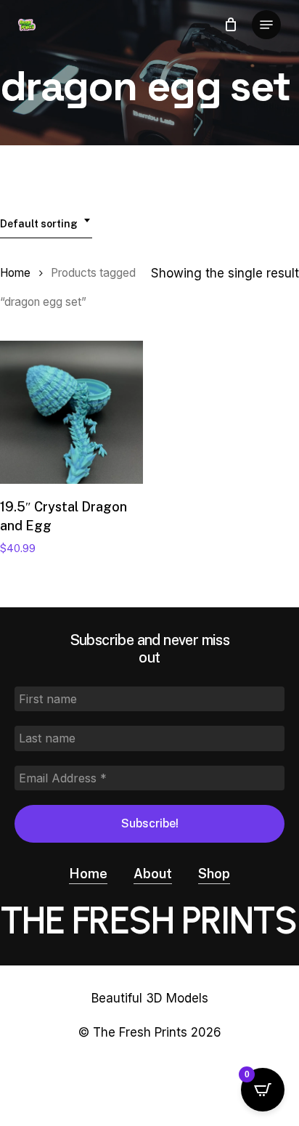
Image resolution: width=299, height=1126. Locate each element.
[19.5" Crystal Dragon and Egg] (71, 412)
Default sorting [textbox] (39, 224)
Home (15, 273)
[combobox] (46, 220)
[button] (266, 24)
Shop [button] (214, 873)
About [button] (153, 873)
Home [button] (88, 873)
